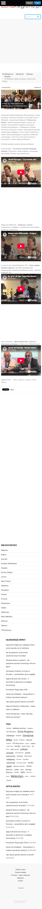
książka (27, 743)
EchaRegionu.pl (7, 74)
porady (10, 753)
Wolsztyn (8, 76)
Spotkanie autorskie (19, 766)
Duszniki (4, 559)
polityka (24, 749)
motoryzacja (9, 746)
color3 (21, 888)
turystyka (16, 772)
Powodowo (5, 590)
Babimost (4, 550)
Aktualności (20, 74)
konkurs (8, 743)
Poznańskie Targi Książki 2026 (16, 690)
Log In (37, 3)
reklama (10, 759)
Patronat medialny (20, 872)
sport (9, 766)
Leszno (3, 577)
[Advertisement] (21, 41)
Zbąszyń (4, 625)
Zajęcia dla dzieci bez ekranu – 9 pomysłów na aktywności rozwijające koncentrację (19, 682)
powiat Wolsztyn (19, 752)
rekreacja (18, 759)
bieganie (30, 728)
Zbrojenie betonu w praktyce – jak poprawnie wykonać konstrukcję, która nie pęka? (20, 663)
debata (15, 380)
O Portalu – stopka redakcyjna (20, 875)
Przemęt (4, 599)
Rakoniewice (5, 603)
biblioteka (8, 728)
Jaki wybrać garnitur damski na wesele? (20, 702)
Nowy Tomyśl (6, 581)
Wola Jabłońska (6, 616)
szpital (16, 769)
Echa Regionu (25, 731)
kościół (34, 380)
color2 (20, 888)
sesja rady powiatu (21, 762)
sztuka (22, 769)
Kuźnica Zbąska (6, 572)
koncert (29, 740)
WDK (23, 772)
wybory (27, 776)
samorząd (10, 763)
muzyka (17, 746)
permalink (37, 87)
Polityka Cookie (20, 869)
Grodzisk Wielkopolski (9, 563)
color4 (23, 888)
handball (16, 740)
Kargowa (4, 568)
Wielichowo (5, 612)
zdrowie (8, 780)
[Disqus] (21, 422)
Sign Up (29, 3)
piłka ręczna (15, 749)
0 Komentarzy (6, 87)
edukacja (21, 380)
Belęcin (3, 555)
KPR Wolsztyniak (18, 743)
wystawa (32, 776)
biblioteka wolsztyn (19, 728)
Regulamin (20, 878)
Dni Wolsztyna (11, 731)
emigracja (28, 380)
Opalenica (4, 586)
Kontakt (20, 881)
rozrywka (25, 759)
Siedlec (3, 608)
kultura (33, 743)
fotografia (18, 735)
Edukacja (29, 74)
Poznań (3, 594)
